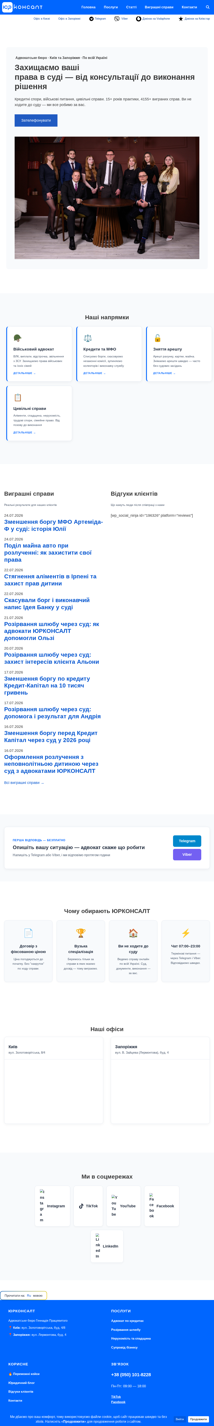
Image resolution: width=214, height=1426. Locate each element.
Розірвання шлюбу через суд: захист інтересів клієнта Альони (51, 658)
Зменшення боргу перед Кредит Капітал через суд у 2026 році (51, 736)
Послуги (111, 7)
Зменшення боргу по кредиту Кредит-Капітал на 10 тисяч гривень (47, 685)
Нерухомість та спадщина (131, 1338)
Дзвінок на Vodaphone (156, 18)
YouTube (128, 1206)
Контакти (189, 7)
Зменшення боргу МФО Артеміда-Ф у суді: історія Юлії (53, 525)
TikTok (92, 1206)
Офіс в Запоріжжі (69, 18)
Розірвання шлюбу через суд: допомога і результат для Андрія (52, 713)
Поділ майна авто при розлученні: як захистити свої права (48, 552)
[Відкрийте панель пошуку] (207, 7)
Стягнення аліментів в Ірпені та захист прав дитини (50, 580)
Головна (89, 7)
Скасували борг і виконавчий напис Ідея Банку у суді (47, 603)
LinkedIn (110, 1246)
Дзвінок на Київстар (197, 18)
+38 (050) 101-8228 (131, 1374)
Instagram (56, 1206)
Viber (124, 18)
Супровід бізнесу (124, 1347)
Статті (131, 7)
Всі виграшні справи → (24, 783)
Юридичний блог (21, 1383)
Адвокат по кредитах (127, 1320)
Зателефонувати (36, 120)
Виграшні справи (159, 7)
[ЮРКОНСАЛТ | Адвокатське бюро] (23, 7)
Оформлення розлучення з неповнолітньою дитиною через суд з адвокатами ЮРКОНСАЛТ (51, 764)
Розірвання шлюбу (125, 1329)
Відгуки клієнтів (20, 1391)
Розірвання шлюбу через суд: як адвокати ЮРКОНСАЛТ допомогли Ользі (51, 631)
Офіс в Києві (42, 18)
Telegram (100, 18)
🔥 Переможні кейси (23, 1374)
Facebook (165, 1206)
